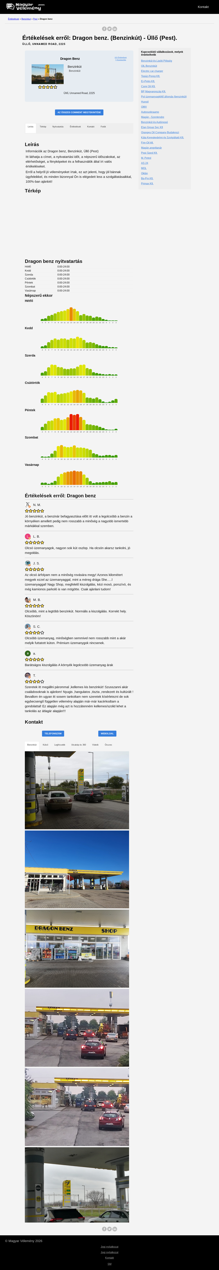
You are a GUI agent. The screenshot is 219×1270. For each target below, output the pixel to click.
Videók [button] (95, 745)
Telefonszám (53, 733)
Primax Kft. (147, 183)
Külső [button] (45, 745)
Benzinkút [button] (32, 745)
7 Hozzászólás (120, 60)
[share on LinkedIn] (114, 30)
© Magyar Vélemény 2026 (23, 1241)
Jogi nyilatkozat (109, 1246)
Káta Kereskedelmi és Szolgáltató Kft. (162, 137)
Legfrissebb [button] (59, 745)
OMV (144, 106)
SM (109, 1264)
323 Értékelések (121, 57)
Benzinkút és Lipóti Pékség (156, 60)
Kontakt (203, 7)
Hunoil (145, 101)
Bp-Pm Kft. (147, 178)
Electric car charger (152, 71)
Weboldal (107, 733)
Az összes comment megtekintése (79, 112)
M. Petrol (146, 158)
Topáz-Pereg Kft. (150, 76)
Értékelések (13, 19)
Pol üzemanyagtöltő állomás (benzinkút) (164, 96)
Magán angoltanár (151, 147)
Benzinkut (26, 19)
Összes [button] (108, 745)
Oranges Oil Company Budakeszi (160, 132)
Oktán (144, 173)
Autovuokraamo (150, 112)
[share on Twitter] (109, 30)
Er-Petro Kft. (148, 81)
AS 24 (144, 163)
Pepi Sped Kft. (149, 152)
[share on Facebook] (104, 30)
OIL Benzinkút (149, 66)
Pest (35, 19)
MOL (144, 168)
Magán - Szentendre (152, 117)
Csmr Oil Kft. (148, 86)
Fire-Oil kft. (147, 142)
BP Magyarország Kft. (153, 91)
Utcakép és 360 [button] (78, 745)
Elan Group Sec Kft (152, 127)
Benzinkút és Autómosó (154, 122)
